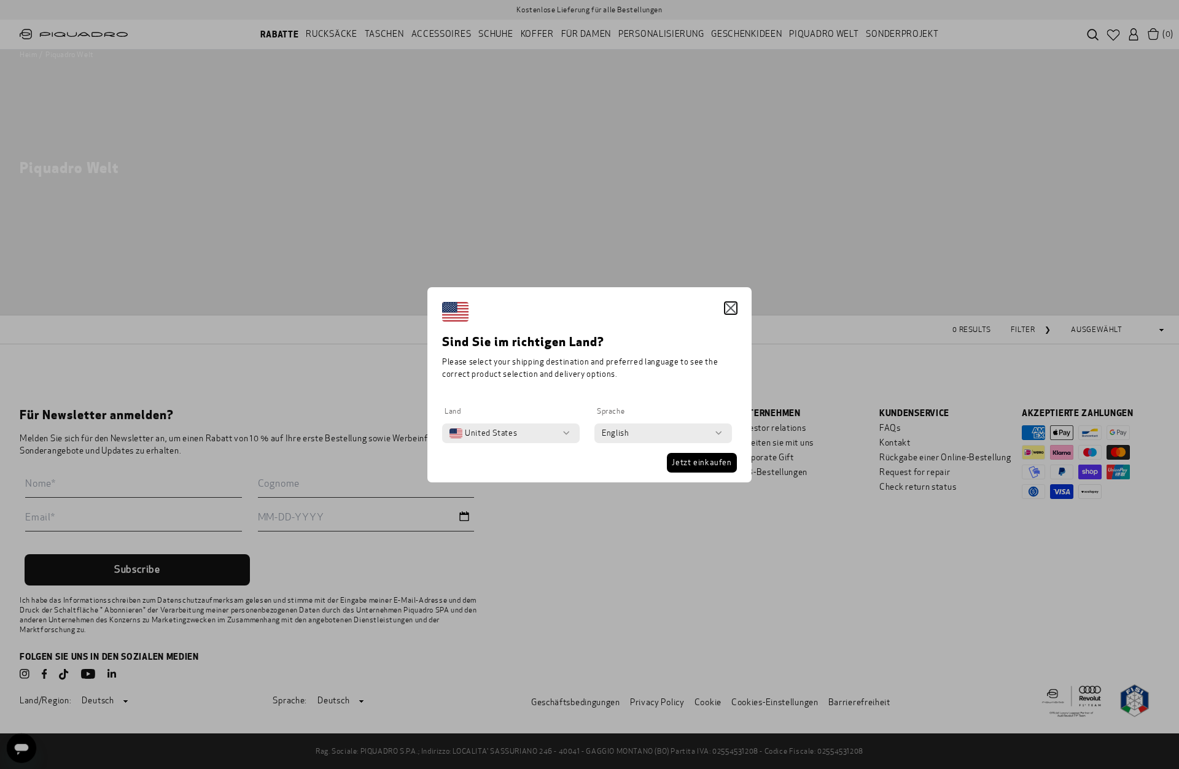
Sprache (611, 411)
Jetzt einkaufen (702, 463)
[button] (731, 308)
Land (453, 411)
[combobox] (483, 433)
